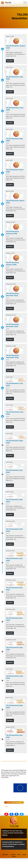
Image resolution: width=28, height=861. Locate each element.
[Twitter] (22, 814)
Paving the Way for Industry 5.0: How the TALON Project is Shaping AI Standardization (13, 844)
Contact (14, 856)
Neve (7, 859)
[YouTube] (6, 814)
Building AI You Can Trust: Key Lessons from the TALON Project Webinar (12, 833)
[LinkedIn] (16, 814)
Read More (10, 60)
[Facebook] (11, 814)
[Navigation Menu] (25, 2)
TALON (7, 50)
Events (24, 854)
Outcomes (13, 854)
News (19, 854)
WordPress (19, 859)
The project (5, 854)
